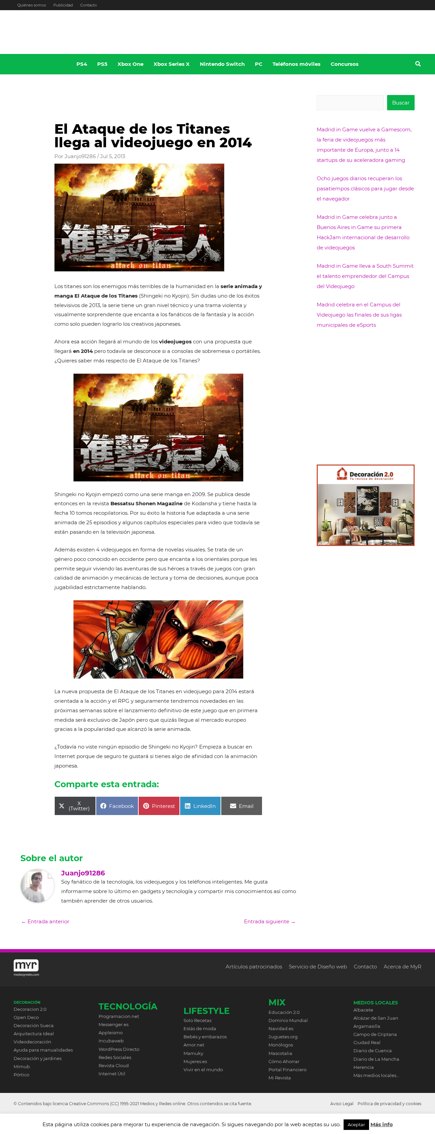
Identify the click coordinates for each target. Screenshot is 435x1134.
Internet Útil (112, 1073)
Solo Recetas (197, 1020)
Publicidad (63, 5)
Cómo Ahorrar (283, 1061)
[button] (418, 65)
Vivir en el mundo (203, 1069)
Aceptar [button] (356, 1124)
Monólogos (280, 1044)
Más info (381, 1124)
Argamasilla (366, 1026)
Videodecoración (32, 1041)
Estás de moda (200, 1028)
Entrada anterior (45, 921)
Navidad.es (280, 1028)
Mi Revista (279, 1077)
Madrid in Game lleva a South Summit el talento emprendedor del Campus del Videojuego (365, 276)
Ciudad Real (367, 1042)
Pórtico (21, 1074)
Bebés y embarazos (205, 1036)
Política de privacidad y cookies (389, 1103)
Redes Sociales (115, 1057)
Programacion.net (119, 1016)
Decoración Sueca (34, 1025)
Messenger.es (113, 1024)
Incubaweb (111, 1040)
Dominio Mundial (288, 1020)
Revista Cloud (114, 1065)
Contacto (88, 5)
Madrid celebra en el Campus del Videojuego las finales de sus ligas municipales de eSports (359, 314)
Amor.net (194, 1044)
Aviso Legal (341, 1103)
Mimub (22, 1066)
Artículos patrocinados (254, 966)
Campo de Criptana (375, 1034)
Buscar (401, 102)
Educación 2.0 (284, 1012)
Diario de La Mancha (376, 1059)
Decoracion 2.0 (30, 1009)
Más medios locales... (376, 1075)
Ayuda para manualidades (43, 1050)
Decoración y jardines (38, 1058)
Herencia (363, 1067)
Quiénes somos (31, 5)
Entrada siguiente (270, 921)
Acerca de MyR (402, 966)
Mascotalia (280, 1053)
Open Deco (26, 1017)
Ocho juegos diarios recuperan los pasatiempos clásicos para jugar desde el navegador (365, 188)
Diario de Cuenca (372, 1050)
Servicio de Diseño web (318, 966)
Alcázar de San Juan (375, 1018)
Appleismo (111, 1032)
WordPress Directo (119, 1049)
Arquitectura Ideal (34, 1033)
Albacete (363, 1010)
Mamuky (193, 1053)
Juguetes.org (283, 1036)
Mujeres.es (195, 1061)
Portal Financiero (287, 1069)
